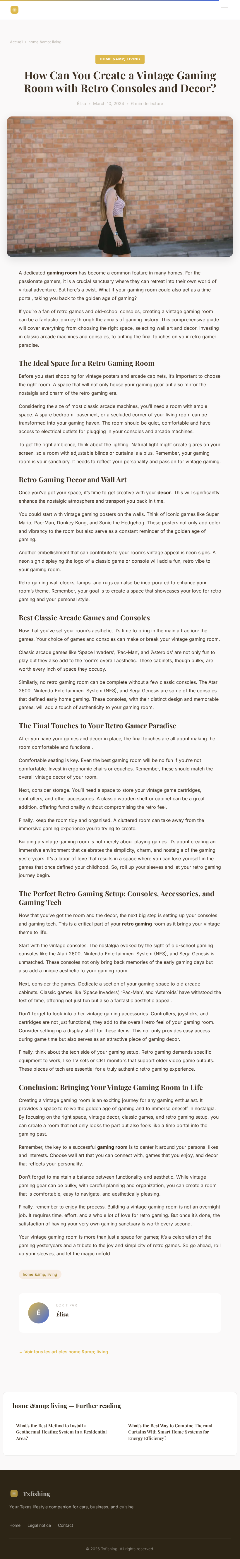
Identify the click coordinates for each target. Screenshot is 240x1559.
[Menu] (225, 10)
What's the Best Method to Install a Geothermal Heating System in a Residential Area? (61, 1432)
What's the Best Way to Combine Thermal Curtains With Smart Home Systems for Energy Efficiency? (170, 1432)
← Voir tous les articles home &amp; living (63, 1351)
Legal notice (39, 1525)
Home (14, 1525)
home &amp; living (44, 42)
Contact (65, 1525)
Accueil (16, 42)
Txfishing (36, 1493)
